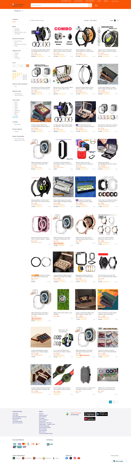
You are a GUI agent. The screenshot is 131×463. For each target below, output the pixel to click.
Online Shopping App (44, 426)
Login (99, 1)
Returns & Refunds (17, 418)
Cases (14, 21)
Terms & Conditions (43, 419)
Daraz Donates (42, 416)
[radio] (13, 73)
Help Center (15, 413)
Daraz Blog (41, 418)
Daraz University (43, 430)
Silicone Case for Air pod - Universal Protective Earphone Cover (84, 164)
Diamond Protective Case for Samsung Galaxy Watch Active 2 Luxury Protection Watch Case (85, 239)
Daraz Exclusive (43, 429)
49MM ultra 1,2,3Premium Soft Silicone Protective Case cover (106, 388)
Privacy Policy (42, 421)
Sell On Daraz (78, 1)
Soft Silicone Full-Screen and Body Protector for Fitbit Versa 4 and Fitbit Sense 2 (107, 126)
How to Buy (15, 415)
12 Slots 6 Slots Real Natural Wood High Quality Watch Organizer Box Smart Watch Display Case (40, 389)
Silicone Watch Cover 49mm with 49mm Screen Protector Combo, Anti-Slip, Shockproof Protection (63, 51)
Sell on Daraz (42, 432)
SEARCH (90, 5)
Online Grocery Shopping (45, 427)
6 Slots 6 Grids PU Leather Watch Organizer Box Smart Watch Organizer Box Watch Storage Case (108, 314)
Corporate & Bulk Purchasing (19, 416)
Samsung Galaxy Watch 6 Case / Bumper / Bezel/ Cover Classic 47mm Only (85, 89)
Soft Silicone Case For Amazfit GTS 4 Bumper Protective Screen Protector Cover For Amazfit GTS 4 (85, 389)
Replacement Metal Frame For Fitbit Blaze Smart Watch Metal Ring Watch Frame (84, 276)
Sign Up (106, 1)
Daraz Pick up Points (18, 422)
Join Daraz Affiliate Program (46, 433)
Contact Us (15, 419)
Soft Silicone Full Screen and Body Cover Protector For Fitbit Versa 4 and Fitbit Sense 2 (40, 89)
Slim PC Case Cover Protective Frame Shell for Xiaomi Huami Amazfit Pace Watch (62, 389)
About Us (41, 413)
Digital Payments (43, 415)
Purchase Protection (17, 421)
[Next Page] (117, 402)
